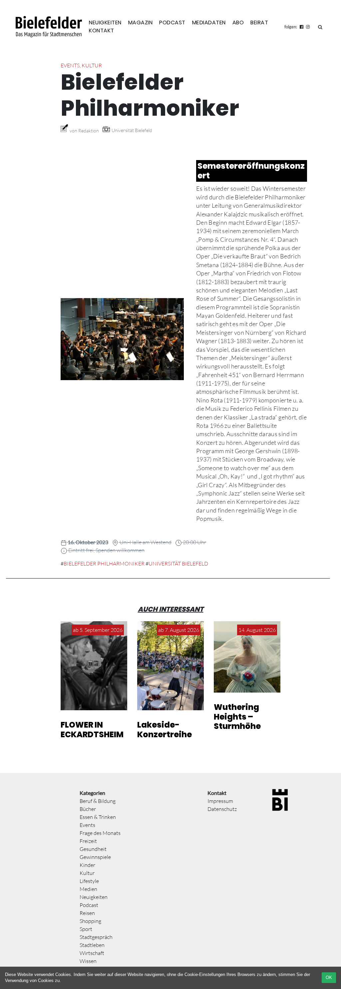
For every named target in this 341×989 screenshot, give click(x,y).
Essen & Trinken (98, 817)
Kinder (87, 865)
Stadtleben (92, 945)
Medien (88, 889)
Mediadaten (209, 22)
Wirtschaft (92, 953)
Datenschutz (222, 809)
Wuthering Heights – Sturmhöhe (237, 717)
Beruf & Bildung (98, 801)
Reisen (87, 913)
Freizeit (88, 841)
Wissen (88, 961)
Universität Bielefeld (178, 563)
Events (70, 65)
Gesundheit (93, 849)
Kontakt (101, 30)
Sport (86, 929)
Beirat (259, 22)
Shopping (90, 921)
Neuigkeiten (105, 22)
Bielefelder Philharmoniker (104, 563)
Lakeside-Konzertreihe (164, 729)
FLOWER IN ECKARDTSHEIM (92, 729)
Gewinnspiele (95, 857)
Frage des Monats (100, 833)
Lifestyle (89, 881)
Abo (238, 22)
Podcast (172, 22)
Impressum (220, 801)
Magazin (140, 22)
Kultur (92, 65)
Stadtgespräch (96, 937)
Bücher (88, 809)
